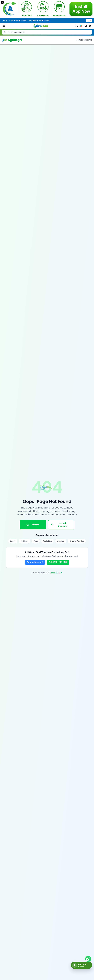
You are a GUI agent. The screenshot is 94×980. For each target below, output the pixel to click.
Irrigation (60, 541)
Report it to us (56, 573)
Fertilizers (24, 541)
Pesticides (47, 541)
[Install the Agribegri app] (47, 9)
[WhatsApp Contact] (88, 959)
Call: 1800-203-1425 (58, 562)
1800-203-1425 (20, 20)
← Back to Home (84, 39)
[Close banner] (2, 2)
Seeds (12, 541)
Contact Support (35, 562)
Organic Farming (77, 541)
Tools (36, 541)
